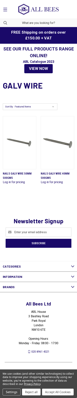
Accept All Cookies (58, 392)
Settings (11, 392)
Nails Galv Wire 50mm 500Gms (17, 176)
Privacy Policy (32, 384)
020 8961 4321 (40, 351)
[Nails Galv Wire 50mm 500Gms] (20, 143)
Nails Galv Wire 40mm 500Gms (55, 176)
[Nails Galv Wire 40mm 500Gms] (57, 143)
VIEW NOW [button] (38, 68)
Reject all (31, 392)
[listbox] (35, 107)
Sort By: (9, 106)
